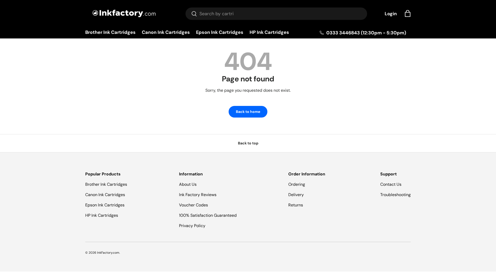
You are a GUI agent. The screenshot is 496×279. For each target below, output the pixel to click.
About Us (188, 184)
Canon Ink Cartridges (166, 32)
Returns (295, 205)
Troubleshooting (395, 194)
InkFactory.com (108, 253)
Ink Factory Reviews (197, 194)
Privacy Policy (192, 225)
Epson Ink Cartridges (219, 32)
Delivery (296, 194)
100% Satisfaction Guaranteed (208, 215)
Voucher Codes (193, 205)
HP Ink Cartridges (269, 32)
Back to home (248, 111)
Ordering (296, 184)
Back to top (248, 143)
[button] (407, 13)
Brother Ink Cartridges (110, 32)
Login (391, 14)
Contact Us (390, 184)
